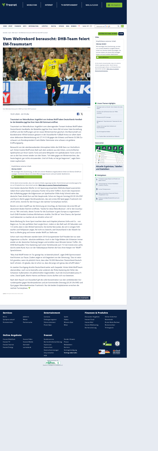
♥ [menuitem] (79, 26)
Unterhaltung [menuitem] (34, 26)
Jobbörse (26, 317)
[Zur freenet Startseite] (9, 5)
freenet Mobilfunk (9, 339)
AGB (45, 355)
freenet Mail (89, 322)
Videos (66, 319)
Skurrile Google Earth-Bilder (103, 131)
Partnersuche (27, 322)
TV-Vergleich (109, 327)
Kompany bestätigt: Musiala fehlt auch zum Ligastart (109, 198)
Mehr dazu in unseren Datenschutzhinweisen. (53, 185)
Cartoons (47, 317)
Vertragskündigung (70, 350)
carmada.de (27, 347)
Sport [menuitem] (10, 26)
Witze (66, 325)
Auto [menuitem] (24, 26)
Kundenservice (49, 339)
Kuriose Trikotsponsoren (104, 189)
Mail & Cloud (92, 5)
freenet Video (27, 339)
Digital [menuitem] (53, 26)
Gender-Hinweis (69, 339)
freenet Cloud (89, 319)
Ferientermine (8, 322)
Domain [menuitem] (73, 26)
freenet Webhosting (91, 325)
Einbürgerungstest (50, 319)
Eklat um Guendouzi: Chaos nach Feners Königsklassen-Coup (108, 193)
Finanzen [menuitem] (18, 26)
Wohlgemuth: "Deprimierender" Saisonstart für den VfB (109, 122)
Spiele (66, 317)
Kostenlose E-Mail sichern (108, 33)
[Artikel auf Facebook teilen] (78, 114)
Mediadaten (68, 344)
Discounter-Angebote (92, 317)
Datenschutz (48, 347)
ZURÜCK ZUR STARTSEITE (79, 298)
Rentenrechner (110, 325)
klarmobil (26, 344)
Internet (49, 5)
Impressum (48, 344)
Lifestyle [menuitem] (45, 26)
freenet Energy (8, 347)
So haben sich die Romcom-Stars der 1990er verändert (107, 112)
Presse (66, 342)
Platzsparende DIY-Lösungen (104, 117)
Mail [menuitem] (67, 26)
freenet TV (6, 342)
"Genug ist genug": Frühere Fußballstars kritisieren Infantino (108, 184)
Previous (4, 75)
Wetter (25, 319)
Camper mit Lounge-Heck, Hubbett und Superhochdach (106, 126)
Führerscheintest (50, 322)
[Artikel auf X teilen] (82, 114)
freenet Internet (8, 344)
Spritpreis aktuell (9, 319)
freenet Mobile (28, 342)
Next (88, 75)
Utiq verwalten (49, 353)
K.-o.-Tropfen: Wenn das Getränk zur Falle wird (108, 136)
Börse (5, 317)
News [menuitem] (5, 26)
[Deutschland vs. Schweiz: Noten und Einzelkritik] (46, 77)
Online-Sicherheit (111, 317)
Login (121, 33)
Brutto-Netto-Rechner (112, 322)
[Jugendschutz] (52, 362)
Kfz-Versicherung (91, 327)
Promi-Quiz (47, 325)
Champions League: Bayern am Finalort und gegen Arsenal (109, 179)
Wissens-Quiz (68, 322)
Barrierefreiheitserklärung (53, 342)
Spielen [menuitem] (61, 26)
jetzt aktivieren (19, 177)
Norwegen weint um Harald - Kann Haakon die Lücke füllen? (109, 107)
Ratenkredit (109, 319)
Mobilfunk (32, 5)
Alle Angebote (115, 5)
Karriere (67, 347)
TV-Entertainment (69, 5)
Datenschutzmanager (51, 350)
